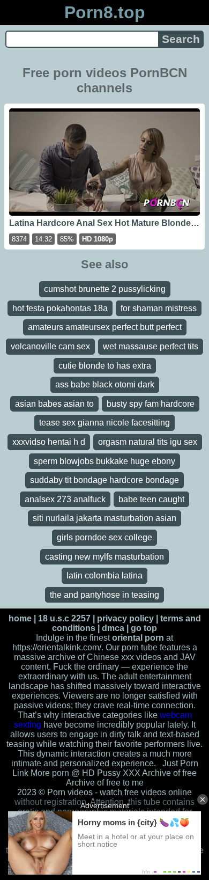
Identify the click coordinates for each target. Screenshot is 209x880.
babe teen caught (151, 499)
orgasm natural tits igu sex (147, 441)
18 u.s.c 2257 (64, 618)
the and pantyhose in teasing (104, 594)
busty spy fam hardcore (151, 403)
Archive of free (93, 782)
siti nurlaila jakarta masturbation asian (104, 518)
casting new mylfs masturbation (104, 556)
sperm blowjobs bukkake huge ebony (104, 461)
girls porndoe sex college (104, 537)
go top (144, 628)
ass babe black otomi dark (104, 384)
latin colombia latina (104, 575)
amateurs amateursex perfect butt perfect (105, 327)
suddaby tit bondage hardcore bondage (104, 480)
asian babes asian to (54, 403)
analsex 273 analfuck (65, 499)
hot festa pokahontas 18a (60, 308)
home (20, 618)
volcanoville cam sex (50, 346)
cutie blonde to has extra (104, 365)
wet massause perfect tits (150, 346)
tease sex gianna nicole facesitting (104, 422)
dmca (113, 628)
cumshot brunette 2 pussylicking (105, 289)
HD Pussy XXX (111, 773)
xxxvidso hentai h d (48, 441)
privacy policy (125, 618)
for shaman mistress (159, 308)
